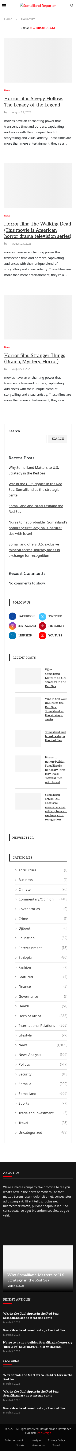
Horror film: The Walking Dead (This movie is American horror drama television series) (37, 230)
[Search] (72, 5)
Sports (43, 1103)
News (43, 1045)
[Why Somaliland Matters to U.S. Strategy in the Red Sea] (28, 676)
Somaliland (43, 1093)
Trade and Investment (43, 1113)
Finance (43, 986)
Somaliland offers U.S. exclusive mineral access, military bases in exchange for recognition (34, 550)
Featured (43, 977)
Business (43, 879)
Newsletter (38, 1445)
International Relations (43, 1025)
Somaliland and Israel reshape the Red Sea (55, 736)
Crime (43, 918)
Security (43, 1074)
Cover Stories (43, 909)
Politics (43, 1064)
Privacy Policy (56, 1440)
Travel (43, 1123)
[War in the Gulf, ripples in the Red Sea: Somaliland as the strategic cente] (28, 705)
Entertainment (43, 948)
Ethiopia (43, 957)
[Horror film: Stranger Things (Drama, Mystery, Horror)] (38, 317)
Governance (43, 996)
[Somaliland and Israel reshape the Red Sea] (28, 738)
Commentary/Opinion (43, 899)
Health (43, 1006)
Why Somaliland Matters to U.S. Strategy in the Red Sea (55, 678)
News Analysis (43, 1054)
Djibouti (43, 928)
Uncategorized (43, 1132)
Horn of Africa (43, 1016)
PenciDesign (43, 1433)
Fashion (43, 967)
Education (43, 938)
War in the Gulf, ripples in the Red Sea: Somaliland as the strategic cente (35, 489)
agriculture (43, 870)
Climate (43, 889)
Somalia (43, 1084)
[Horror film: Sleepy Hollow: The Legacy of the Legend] (38, 60)
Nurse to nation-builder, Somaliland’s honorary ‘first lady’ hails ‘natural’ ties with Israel (38, 528)
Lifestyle (43, 1035)
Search (14, 431)
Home (8, 19)
